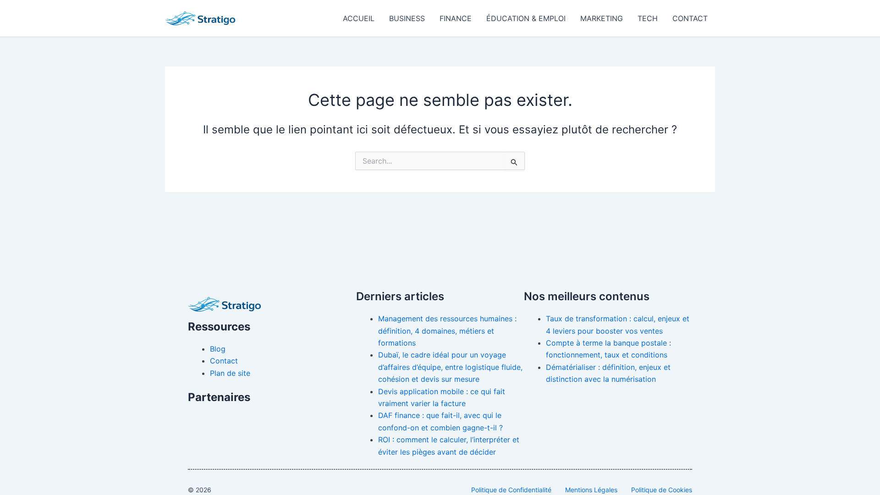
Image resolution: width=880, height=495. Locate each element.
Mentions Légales (591, 490)
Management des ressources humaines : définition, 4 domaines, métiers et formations (447, 330)
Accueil (358, 18)
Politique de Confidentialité (511, 490)
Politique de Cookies (661, 490)
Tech (648, 18)
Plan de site (230, 373)
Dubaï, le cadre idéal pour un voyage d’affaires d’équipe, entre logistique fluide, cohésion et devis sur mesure (450, 367)
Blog (218, 348)
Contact (690, 18)
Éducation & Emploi (526, 18)
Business (407, 18)
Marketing (601, 18)
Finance (456, 18)
